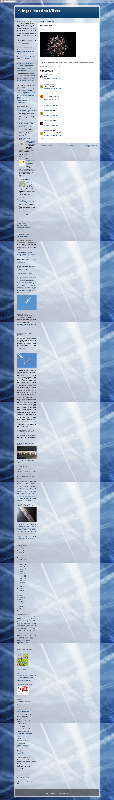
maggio (22, 571)
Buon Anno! (23, 582)
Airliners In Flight (21, 223)
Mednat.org (20, 753)
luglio (22, 566)
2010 (20, 557)
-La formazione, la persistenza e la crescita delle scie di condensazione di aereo (26, 100)
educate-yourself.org (23, 745)
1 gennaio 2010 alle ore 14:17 (52, 78)
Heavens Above (21, 723)
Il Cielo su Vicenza (24, 179)
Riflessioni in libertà (25, 109)
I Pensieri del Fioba (24, 159)
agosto (22, 564)
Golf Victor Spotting (22, 236)
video (18, 599)
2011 (20, 555)
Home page (68, 146)
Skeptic (46, 74)
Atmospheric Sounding (23, 728)
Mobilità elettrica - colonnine (26, 110)
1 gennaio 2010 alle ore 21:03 (52, 135)
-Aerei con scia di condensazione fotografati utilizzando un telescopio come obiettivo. (26, 68)
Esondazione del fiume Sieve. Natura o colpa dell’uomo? (30, 162)
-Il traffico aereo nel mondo (24, 82)
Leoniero (47, 94)
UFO (18, 608)
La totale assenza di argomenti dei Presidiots (30, 142)
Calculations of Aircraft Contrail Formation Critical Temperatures (26, 261)
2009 (20, 586)
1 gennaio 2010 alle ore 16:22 (52, 115)
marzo (22, 576)
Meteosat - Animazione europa (25, 703)
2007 (20, 591)
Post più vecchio (90, 146)
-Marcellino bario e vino (23, 55)
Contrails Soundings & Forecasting (29, 182)
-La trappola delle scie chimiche (26, 56)
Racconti (19, 610)
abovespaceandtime (22, 740)
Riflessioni (20, 606)
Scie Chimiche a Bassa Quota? (27, 201)
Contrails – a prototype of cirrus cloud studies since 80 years (26, 254)
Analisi (19, 602)
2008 (20, 588)
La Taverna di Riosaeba (26, 214)
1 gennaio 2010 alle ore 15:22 (52, 105)
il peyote (21, 200)
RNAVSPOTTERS (22, 225)
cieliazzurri (47, 84)
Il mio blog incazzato (22, 752)
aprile (22, 573)
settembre (23, 562)
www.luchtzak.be (21, 229)
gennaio (22, 580)
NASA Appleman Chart (23, 711)
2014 (20, 548)
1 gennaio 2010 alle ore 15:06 (52, 88)
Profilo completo (21, 669)
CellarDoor (47, 120)
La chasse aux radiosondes (24, 733)
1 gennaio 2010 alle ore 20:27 (52, 125)
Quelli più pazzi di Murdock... (24, 139)
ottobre (22, 559)
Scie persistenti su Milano (39, 11)
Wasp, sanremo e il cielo (26, 123)
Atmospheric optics (22, 716)
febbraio (22, 578)
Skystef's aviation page (23, 227)
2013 (20, 550)
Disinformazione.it (22, 747)
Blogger (68, 793)
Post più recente (46, 146)
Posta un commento (48, 138)
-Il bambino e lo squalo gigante (25, 58)
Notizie (19, 604)
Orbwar (19, 738)
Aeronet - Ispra (21, 704)
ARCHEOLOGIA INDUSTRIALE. (23, 125)
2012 (20, 552)
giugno (22, 569)
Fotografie (20, 597)
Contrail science (21, 709)
